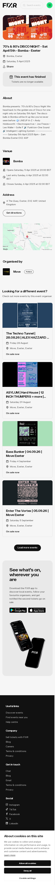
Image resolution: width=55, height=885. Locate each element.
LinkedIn (13, 823)
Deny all (28, 871)
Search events (34, 5)
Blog (8, 741)
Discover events (14, 712)
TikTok (12, 809)
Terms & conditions (16, 751)
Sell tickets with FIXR (17, 737)
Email (8, 780)
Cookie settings (27, 878)
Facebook (14, 814)
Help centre (12, 722)
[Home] (10, 5)
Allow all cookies (27, 863)
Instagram (14, 804)
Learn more (9, 855)
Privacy (9, 755)
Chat (8, 771)
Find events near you (17, 717)
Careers (10, 746)
